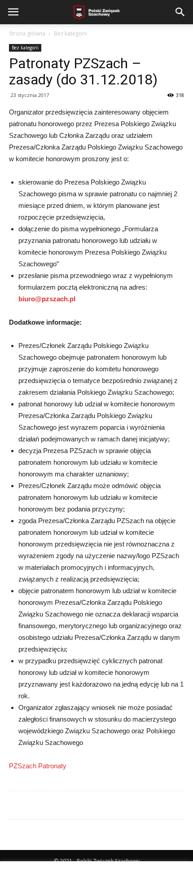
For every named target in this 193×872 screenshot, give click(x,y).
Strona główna (27, 33)
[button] (180, 12)
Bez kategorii (70, 33)
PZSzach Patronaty (37, 766)
